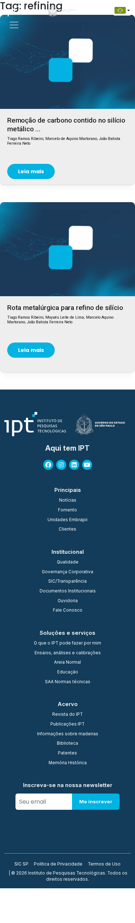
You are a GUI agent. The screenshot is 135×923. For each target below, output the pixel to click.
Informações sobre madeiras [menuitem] (67, 734)
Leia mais (31, 171)
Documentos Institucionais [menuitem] (68, 591)
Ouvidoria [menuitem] (68, 601)
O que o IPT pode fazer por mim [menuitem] (67, 643)
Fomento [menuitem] (67, 510)
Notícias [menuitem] (67, 500)
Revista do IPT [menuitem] (67, 715)
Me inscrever (95, 801)
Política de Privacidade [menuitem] (58, 864)
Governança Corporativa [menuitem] (67, 572)
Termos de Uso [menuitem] (104, 864)
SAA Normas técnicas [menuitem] (67, 682)
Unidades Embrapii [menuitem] (67, 520)
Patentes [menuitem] (67, 753)
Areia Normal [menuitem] (67, 662)
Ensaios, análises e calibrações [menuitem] (68, 653)
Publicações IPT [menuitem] (67, 724)
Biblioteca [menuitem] (67, 743)
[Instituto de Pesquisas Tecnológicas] (18, 10)
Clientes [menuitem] (67, 529)
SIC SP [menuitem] (21, 864)
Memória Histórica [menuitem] (68, 763)
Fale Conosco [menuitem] (67, 610)
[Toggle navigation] (14, 25)
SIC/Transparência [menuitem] (67, 581)
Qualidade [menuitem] (67, 562)
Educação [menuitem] (67, 672)
